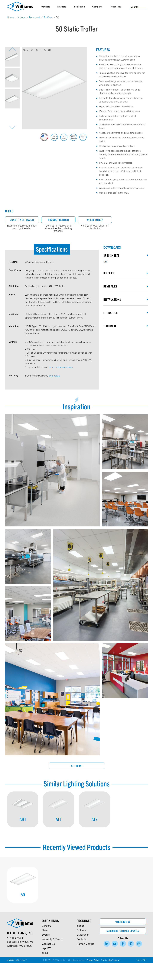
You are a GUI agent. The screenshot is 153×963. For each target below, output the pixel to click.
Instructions (112, 299)
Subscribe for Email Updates (123, 930)
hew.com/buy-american (61, 367)
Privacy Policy (93, 960)
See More (76, 766)
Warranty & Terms (52, 939)
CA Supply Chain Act (110, 960)
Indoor (21, 17)
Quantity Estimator (22, 219)
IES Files (108, 273)
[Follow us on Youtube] (115, 944)
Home (10, 17)
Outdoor (81, 930)
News (45, 930)
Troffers (48, 17)
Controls (81, 939)
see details (54, 375)
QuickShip (82, 934)
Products (45, 6)
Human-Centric (85, 944)
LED (105, 261)
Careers (46, 925)
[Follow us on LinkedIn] (107, 944)
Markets (61, 6)
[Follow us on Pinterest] (131, 944)
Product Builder (58, 219)
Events (46, 934)
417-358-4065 (15, 937)
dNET (45, 953)
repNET (46, 948)
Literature (110, 313)
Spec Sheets (111, 255)
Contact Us (48, 944)
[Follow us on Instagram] (139, 944)
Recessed (34, 17)
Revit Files (110, 286)
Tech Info (109, 326)
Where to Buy (95, 219)
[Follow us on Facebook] (123, 944)
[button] (12, 57)
